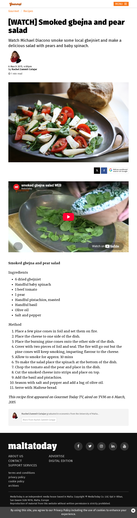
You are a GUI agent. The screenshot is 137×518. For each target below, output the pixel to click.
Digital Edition (61, 461)
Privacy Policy (16, 477)
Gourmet (13, 11)
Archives (13, 485)
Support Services (22, 465)
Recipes (28, 11)
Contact (15, 461)
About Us (15, 456)
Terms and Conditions (21, 472)
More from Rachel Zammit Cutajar (39, 420)
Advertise (56, 456)
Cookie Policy (16, 481)
